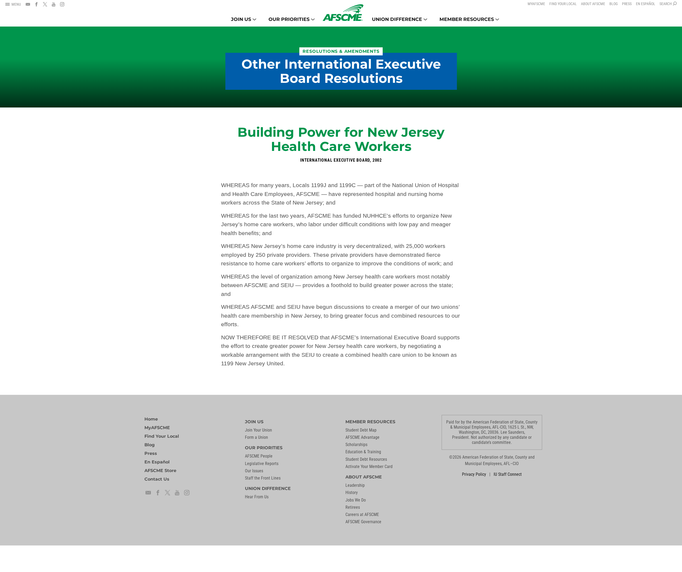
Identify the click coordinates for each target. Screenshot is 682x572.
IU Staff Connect (508, 474)
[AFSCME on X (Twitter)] (45, 4)
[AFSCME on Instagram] (62, 4)
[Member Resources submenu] (497, 19)
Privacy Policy (474, 474)
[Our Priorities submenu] (313, 19)
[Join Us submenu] (254, 19)
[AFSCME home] (343, 12)
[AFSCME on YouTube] (53, 4)
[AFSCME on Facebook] (36, 4)
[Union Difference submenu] (425, 19)
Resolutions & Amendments (341, 51)
